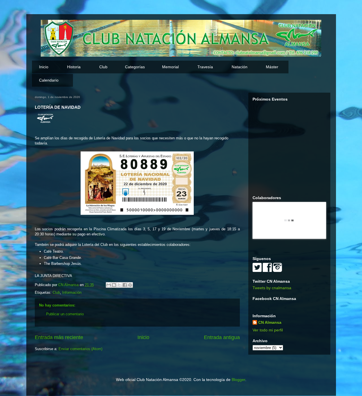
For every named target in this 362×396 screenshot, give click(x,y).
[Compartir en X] (119, 285)
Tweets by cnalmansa (272, 288)
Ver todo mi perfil (268, 330)
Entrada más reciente (59, 337)
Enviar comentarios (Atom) (80, 349)
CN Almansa (269, 322)
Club (56, 292)
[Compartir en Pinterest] (130, 285)
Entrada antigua (222, 337)
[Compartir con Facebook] (125, 285)
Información (71, 292)
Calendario (49, 80)
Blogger (238, 379)
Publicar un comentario (65, 314)
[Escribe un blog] (114, 285)
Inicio (43, 67)
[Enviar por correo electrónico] (108, 285)
